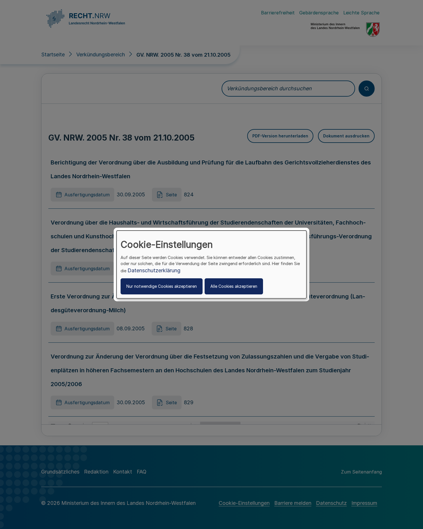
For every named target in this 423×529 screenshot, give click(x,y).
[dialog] (211, 264)
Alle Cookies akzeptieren (233, 286)
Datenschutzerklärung (153, 270)
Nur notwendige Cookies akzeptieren (161, 286)
